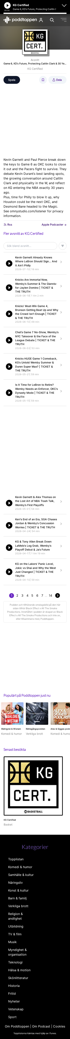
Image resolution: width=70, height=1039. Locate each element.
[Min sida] (41, 20)
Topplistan (16, 859)
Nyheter (14, 1001)
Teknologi (15, 962)
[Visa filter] (62, 246)
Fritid (12, 993)
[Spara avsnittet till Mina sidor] (43, 80)
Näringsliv (15, 883)
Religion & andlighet (15, 916)
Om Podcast (41, 1026)
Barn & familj (17, 898)
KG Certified (35, 68)
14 (50, 595)
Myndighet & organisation (17, 952)
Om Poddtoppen (17, 1026)
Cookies (59, 1026)
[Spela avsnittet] (9, 263)
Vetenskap (16, 1009)
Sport (12, 1017)
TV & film (15, 934)
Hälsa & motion (19, 970)
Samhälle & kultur (21, 875)
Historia (14, 986)
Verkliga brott (18, 906)
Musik (12, 942)
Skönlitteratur (18, 978)
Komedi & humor (20, 867)
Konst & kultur (18, 890)
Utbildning (15, 926)
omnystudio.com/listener (28, 211)
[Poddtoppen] (20, 20)
